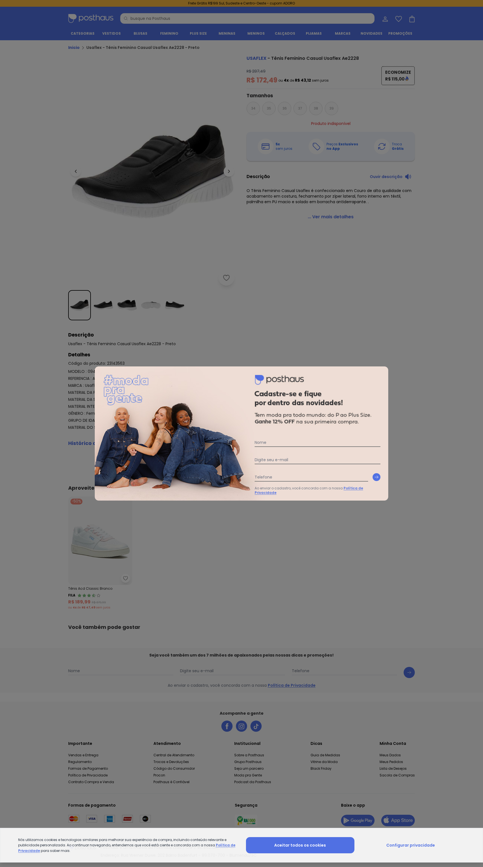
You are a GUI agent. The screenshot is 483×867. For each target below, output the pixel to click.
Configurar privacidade (410, 845)
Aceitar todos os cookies (300, 845)
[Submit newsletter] (376, 477)
